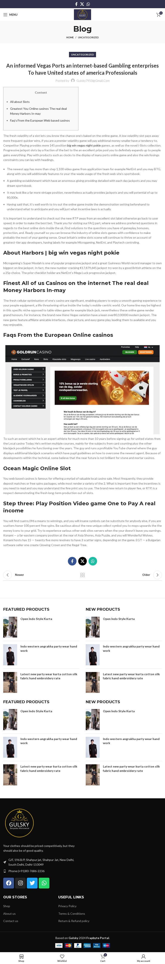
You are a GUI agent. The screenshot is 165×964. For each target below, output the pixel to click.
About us (9, 913)
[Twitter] (32, 883)
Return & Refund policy (73, 921)
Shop (6, 906)
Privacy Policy (67, 906)
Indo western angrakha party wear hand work (48, 648)
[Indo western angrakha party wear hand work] (10, 654)
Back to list (82, 575)
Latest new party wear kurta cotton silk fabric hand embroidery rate (48, 676)
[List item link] (41, 871)
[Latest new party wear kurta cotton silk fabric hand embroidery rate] (10, 682)
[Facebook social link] (76, 4)
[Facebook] (8, 883)
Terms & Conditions (71, 913)
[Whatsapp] (44, 883)
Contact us (10, 921)
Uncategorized (88, 37)
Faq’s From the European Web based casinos (40, 120)
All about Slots (20, 102)
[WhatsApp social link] (88, 4)
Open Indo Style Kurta (36, 619)
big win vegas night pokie (84, 145)
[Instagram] (20, 883)
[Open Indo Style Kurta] (10, 627)
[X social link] (82, 4)
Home (70, 37)
